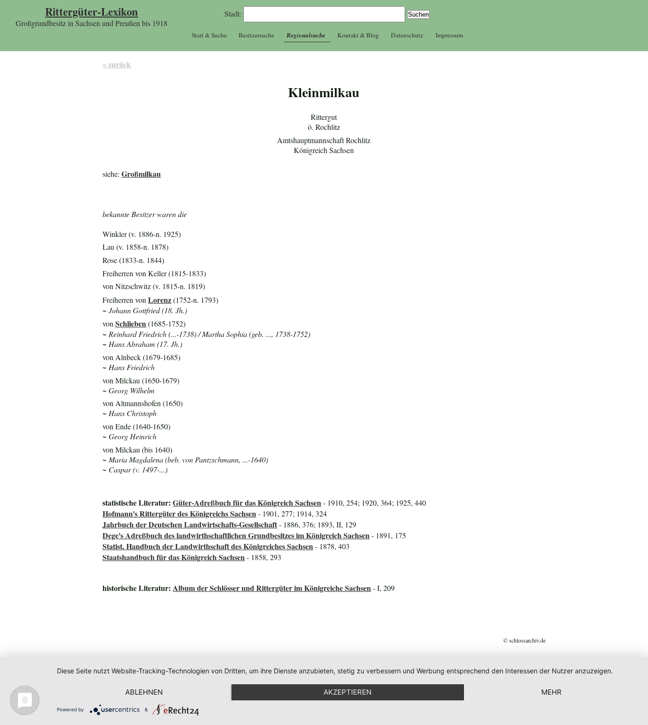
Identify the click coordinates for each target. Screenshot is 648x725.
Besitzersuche (256, 35)
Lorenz (159, 299)
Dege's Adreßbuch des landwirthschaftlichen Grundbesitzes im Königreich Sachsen (236, 535)
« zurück (116, 64)
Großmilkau (141, 173)
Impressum (449, 35)
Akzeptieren (347, 692)
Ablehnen (144, 692)
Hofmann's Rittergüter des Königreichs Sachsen (179, 513)
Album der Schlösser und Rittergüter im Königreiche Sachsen (272, 587)
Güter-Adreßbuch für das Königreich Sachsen (247, 502)
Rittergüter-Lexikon (91, 11)
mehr (551, 692)
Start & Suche (209, 35)
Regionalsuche (306, 35)
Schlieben (130, 323)
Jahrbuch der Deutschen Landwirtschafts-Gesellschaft (189, 524)
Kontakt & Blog (358, 35)
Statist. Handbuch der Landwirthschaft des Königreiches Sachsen (207, 546)
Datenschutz (407, 35)
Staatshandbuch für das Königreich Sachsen (173, 557)
